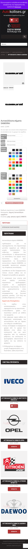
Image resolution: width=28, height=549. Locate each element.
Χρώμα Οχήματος (3, 176)
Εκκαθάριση (17, 198)
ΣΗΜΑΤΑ (23, 217)
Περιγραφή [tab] (6, 223)
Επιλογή (15, 406)
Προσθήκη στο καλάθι (14, 203)
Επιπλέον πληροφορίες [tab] (10, 227)
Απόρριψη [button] (18, 7)
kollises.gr (14, 12)
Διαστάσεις (3, 136)
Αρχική (3, 54)
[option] (14, 73)
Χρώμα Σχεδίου (3, 149)
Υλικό (3, 141)
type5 (18, 217)
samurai (13, 217)
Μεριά (3, 144)
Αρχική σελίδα (5, 52)
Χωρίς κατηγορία (17, 52)
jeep (8, 217)
